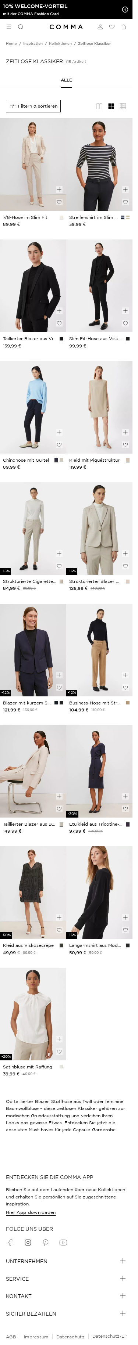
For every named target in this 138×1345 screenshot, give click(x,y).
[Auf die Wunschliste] (59, 202)
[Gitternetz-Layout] (111, 106)
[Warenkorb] (124, 27)
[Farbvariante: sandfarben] (61, 581)
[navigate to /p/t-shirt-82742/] (99, 164)
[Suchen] (18, 27)
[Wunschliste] (112, 27)
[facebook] (10, 1242)
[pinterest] (45, 1242)
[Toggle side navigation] (9, 27)
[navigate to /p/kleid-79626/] (99, 407)
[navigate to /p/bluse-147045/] (33, 1014)
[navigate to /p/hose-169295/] (33, 528)
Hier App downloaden (31, 1212)
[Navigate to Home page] (66, 27)
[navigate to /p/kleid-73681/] (33, 892)
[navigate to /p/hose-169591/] (99, 650)
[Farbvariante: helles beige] (128, 460)
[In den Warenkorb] (59, 189)
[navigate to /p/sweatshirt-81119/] (99, 892)
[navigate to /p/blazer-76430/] (33, 771)
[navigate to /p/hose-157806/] (99, 285)
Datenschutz (70, 1336)
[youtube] (63, 1242)
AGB (11, 1336)
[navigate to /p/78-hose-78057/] (33, 164)
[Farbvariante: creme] (61, 1066)
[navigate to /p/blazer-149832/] (33, 285)
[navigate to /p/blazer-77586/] (33, 650)
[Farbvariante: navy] (122, 217)
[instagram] (28, 1242)
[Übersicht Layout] (123, 106)
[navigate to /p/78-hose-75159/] (33, 407)
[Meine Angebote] (124, 9)
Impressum (36, 1336)
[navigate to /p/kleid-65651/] (99, 771)
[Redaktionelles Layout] (99, 106)
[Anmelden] (100, 27)
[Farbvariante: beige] (61, 217)
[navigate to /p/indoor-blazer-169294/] (99, 528)
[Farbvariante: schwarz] (61, 338)
